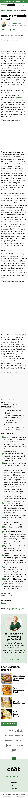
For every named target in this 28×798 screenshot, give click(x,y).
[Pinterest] (10, 776)
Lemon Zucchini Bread (19, 702)
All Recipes (9, 10)
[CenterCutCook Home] (8, 5)
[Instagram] (17, 776)
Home (3, 10)
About (14, 785)
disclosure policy (5, 36)
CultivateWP (21, 796)
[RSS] (21, 776)
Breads (3, 603)
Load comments (8, 723)
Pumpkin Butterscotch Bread (18, 690)
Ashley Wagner (13, 23)
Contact (14, 788)
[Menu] (26, 4)
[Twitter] (14, 776)
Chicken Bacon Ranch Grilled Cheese (19, 678)
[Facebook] (7, 776)
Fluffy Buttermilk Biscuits (17, 714)
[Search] (23, 4)
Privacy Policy (6, 796)
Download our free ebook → (14, 1)
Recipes (14, 782)
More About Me (13, 659)
